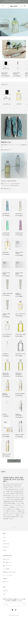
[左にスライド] (10, 108)
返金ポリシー (6, 581)
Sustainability (6, 543)
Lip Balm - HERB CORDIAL (6, 314)
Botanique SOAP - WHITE (19, 273)
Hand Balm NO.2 (19, 213)
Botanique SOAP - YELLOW (19, 253)
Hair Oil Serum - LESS (20, 353)
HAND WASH (5, 252)
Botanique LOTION (7, 454)
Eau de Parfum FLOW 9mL (16, 73)
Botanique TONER (19, 434)
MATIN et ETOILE (15, 615)
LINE (4, 594)
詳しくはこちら (5, 149)
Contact (5, 550)
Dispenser (5, 414)
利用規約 (5, 578)
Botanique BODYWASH (5, 394)
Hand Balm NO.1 (6, 213)
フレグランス (7, 104)
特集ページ (4, 25)
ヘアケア (18, 104)
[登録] (23, 604)
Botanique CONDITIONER (19, 415)
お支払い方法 (6, 559)
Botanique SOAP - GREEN (6, 273)
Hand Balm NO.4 (19, 233)
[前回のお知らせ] (2, 1)
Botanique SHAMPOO (20, 393)
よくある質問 (6, 568)
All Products (6, 547)
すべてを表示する (14, 460)
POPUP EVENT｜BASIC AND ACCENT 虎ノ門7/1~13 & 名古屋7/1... (13, 479)
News (4, 540)
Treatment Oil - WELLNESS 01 (6, 374)
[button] (2, 6)
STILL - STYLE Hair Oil (20, 313)
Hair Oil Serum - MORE (20, 334)
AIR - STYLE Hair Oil (7, 334)
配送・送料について (7, 562)
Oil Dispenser (5, 353)
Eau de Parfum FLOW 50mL (4, 73)
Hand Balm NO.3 (6, 233)
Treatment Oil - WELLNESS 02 (19, 374)
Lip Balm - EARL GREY (7, 293)
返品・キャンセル (7, 565)
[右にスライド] (17, 108)
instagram (5, 590)
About (4, 537)
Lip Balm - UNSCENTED (18, 294)
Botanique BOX (6, 434)
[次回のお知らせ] (25, 1)
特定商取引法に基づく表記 (9, 572)
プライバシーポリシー (8, 575)
